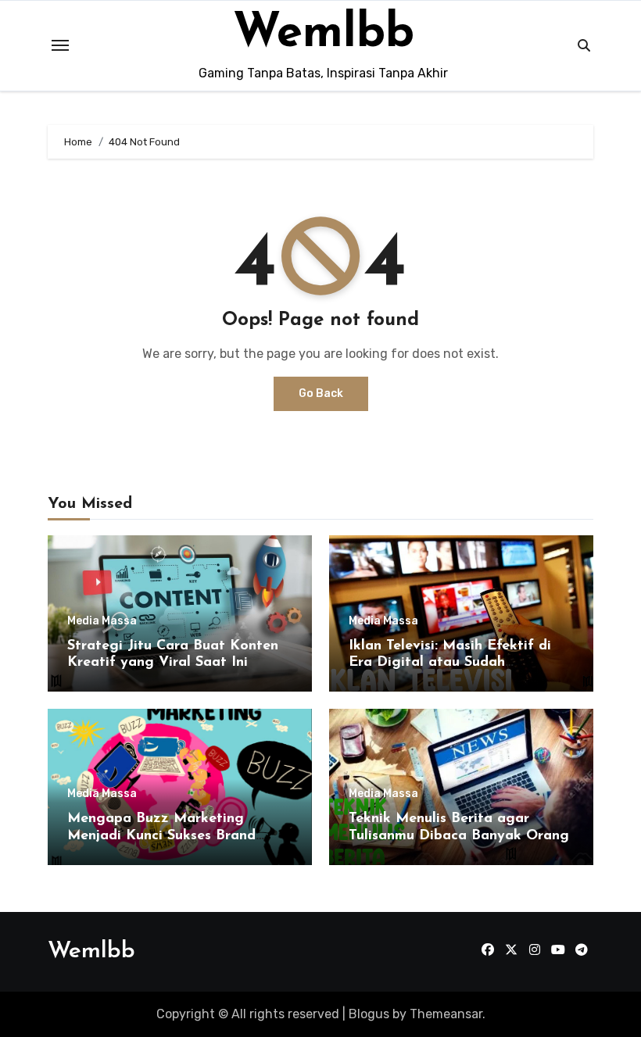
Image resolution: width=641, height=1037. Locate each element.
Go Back (321, 393)
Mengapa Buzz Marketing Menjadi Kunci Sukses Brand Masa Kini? (161, 836)
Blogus (369, 1014)
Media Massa (102, 621)
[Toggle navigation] (60, 45)
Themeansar (446, 1014)
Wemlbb (323, 34)
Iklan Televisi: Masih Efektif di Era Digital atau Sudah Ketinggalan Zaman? (450, 663)
